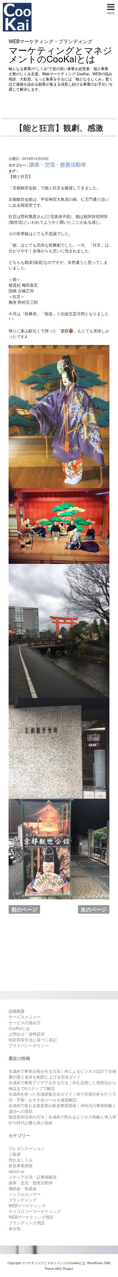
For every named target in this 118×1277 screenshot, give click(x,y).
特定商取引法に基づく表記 (33, 1039)
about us (16, 1171)
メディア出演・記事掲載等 (33, 1177)
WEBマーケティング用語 (31, 1217)
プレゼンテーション (27, 1148)
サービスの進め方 (25, 1022)
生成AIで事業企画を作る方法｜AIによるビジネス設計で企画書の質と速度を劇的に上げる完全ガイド (62, 1074)
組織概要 (17, 1011)
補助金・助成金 (23, 1188)
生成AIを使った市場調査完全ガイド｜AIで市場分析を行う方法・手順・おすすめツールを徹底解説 (62, 1096)
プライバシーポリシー (29, 1045)
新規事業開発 (21, 1165)
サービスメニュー (25, 1017)
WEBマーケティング (27, 1205)
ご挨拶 (15, 1154)
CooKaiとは (19, 1028)
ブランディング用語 (27, 1223)
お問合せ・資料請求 (27, 1034)
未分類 (15, 1228)
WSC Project (64, 1268)
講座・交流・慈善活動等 (57, 164)
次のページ (94, 909)
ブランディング (23, 1200)
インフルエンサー (25, 1194)
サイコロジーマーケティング (35, 1211)
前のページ (24, 909)
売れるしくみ (21, 1160)
